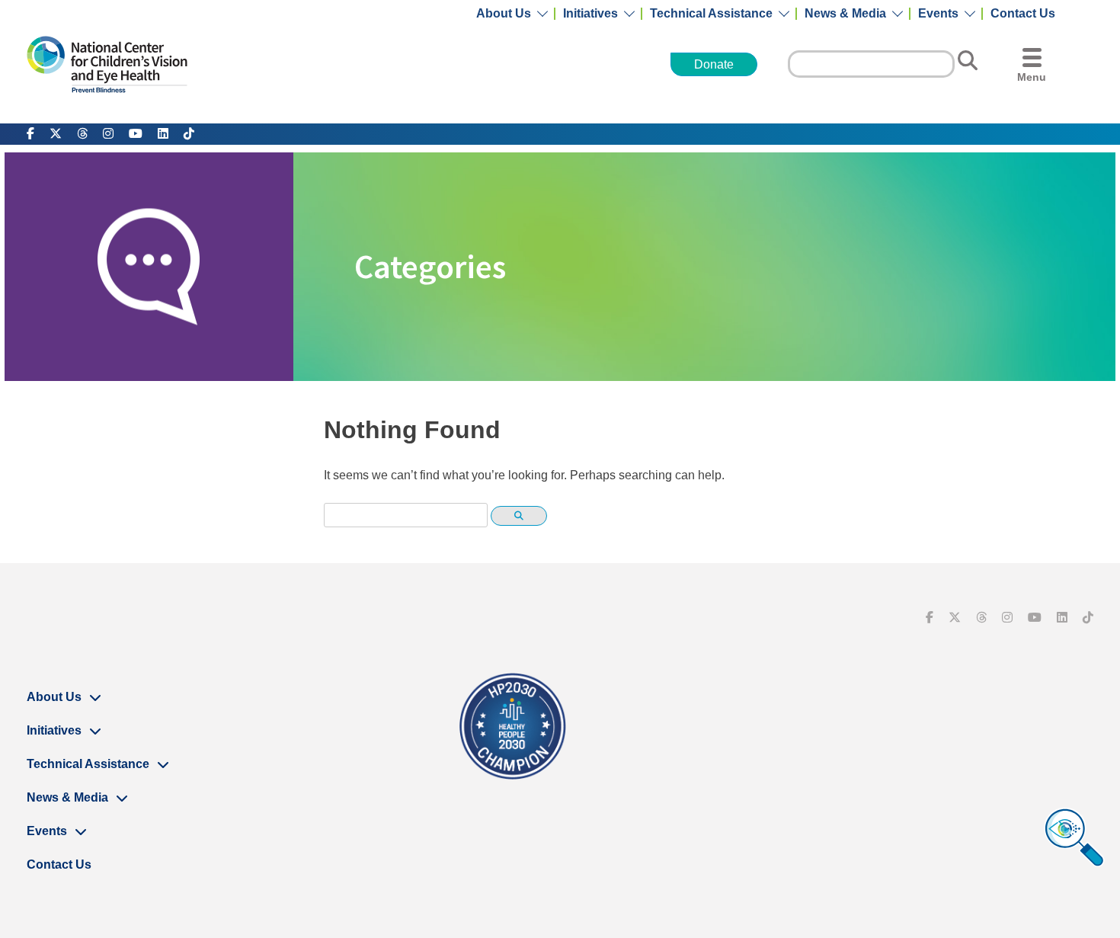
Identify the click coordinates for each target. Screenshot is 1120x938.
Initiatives (590, 14)
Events (938, 14)
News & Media (845, 14)
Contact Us (1022, 14)
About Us (503, 14)
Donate (714, 64)
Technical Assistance (711, 14)
